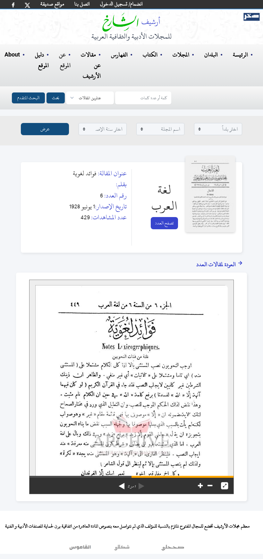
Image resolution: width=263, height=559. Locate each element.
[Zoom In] (200, 486)
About (12, 55)
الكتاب (150, 54)
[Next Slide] (121, 483)
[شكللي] (121, 549)
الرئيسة (240, 54)
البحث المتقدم (28, 97)
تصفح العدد (164, 223)
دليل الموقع (42, 60)
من (131, 486)
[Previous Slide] (141, 483)
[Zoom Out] (210, 486)
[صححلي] (173, 549)
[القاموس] (80, 549)
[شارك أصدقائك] (13, 5)
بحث (55, 97)
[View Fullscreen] (224, 486)
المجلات (181, 54)
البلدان (211, 54)
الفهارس (119, 54)
